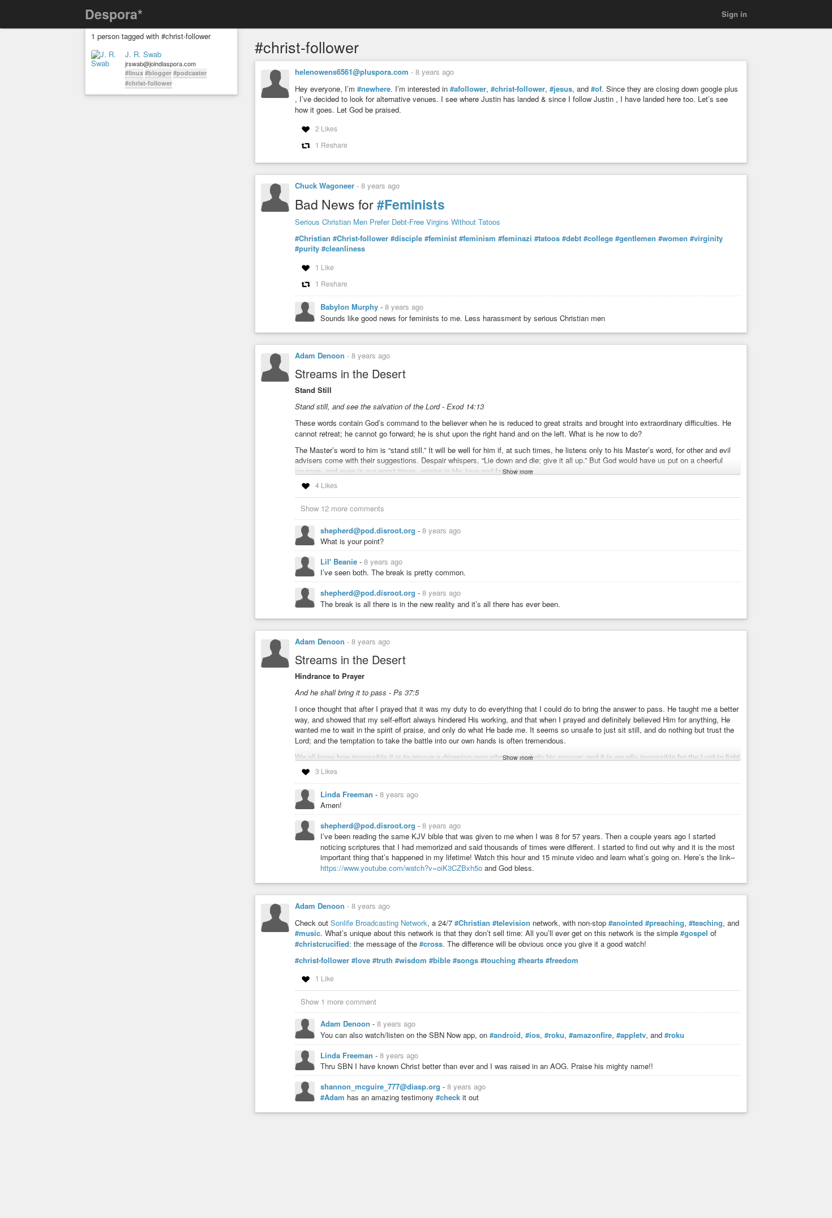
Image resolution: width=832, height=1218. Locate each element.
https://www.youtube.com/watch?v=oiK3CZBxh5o (401, 867)
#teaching (706, 923)
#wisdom (411, 960)
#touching (498, 960)
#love (360, 960)
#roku (554, 1035)
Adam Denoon (320, 355)
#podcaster (190, 73)
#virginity (706, 238)
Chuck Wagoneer (324, 185)
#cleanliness (343, 248)
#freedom (562, 960)
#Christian (313, 238)
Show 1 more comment (338, 1001)
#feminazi (515, 238)
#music (307, 933)
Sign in (734, 13)
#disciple (406, 238)
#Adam (332, 1097)
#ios (532, 1035)
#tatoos (547, 238)
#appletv (631, 1035)
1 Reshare (331, 144)
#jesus (561, 89)
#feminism (477, 238)
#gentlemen (635, 238)
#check (448, 1097)
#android (505, 1035)
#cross (431, 944)
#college (598, 238)
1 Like (324, 267)
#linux (134, 73)
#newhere (374, 89)
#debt (571, 238)
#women (673, 238)
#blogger (158, 73)
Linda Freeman (347, 794)
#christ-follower (148, 83)
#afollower (468, 89)
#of (596, 89)
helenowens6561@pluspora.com (352, 71)
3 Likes (326, 771)
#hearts (530, 960)
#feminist (440, 238)
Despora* (114, 14)
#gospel (694, 933)
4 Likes (326, 485)
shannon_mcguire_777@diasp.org (381, 1086)
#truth (382, 960)
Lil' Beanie (339, 561)
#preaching (664, 923)
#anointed (625, 923)
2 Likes (326, 128)
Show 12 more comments (342, 508)
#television (511, 923)
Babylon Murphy (350, 306)
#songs (465, 960)
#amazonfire (590, 1035)
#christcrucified (322, 944)
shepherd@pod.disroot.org (369, 530)
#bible (440, 960)
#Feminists (411, 204)
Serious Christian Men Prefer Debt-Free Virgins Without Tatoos (397, 221)
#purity (307, 248)
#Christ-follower (360, 238)
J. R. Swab (143, 54)
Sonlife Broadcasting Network (379, 922)
